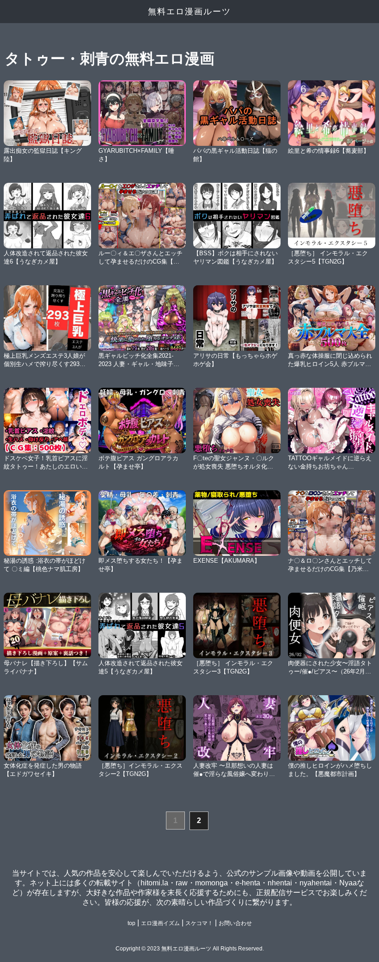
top (131, 923)
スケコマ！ (199, 923)
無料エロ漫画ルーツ (189, 11)
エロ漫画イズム (160, 923)
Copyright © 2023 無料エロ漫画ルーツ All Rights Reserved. (190, 948)
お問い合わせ (235, 923)
